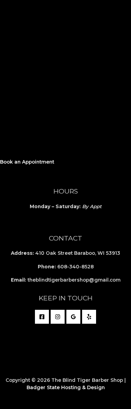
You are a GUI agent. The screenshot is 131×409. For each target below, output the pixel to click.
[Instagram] (58, 317)
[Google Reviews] (73, 317)
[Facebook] (42, 317)
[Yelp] (89, 317)
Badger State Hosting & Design (66, 387)
